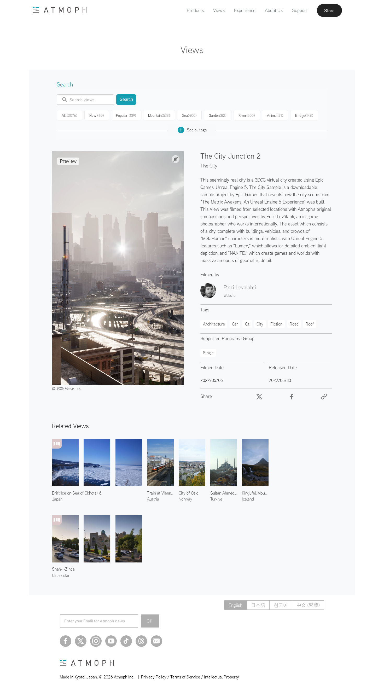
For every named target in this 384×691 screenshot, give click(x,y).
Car (235, 324)
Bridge (304, 115)
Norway (185, 499)
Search (126, 99)
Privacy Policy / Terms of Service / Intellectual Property (190, 677)
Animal (275, 115)
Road (294, 324)
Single (208, 352)
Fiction (276, 324)
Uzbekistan (61, 575)
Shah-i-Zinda (63, 569)
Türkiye (216, 499)
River (246, 115)
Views (219, 10)
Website (229, 295)
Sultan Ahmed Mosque (223, 493)
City (260, 324)
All (69, 115)
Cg (247, 324)
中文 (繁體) (308, 605)
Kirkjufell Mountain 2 (255, 493)
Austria (153, 499)
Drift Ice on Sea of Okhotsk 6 (77, 493)
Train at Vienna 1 (160, 493)
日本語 (258, 605)
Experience (244, 10)
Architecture (214, 324)
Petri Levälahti (240, 287)
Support (299, 10)
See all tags (197, 129)
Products (195, 10)
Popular (126, 115)
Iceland (248, 499)
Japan (57, 499)
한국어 (281, 605)
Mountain (159, 115)
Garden (217, 115)
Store (329, 10)
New (96, 115)
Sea (189, 115)
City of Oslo (188, 493)
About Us (274, 10)
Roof (310, 324)
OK (150, 621)
